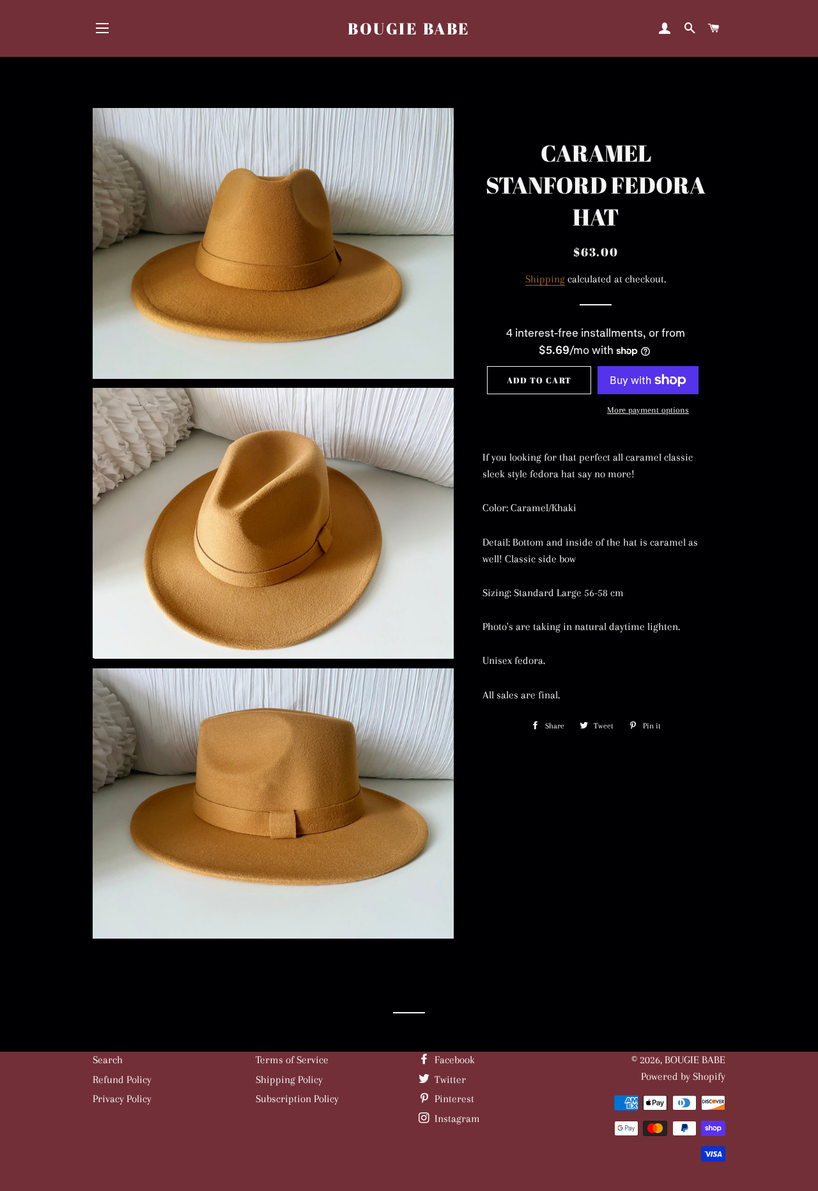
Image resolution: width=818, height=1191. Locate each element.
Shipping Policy (289, 1079)
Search (108, 1060)
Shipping (545, 279)
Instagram (456, 1118)
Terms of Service (292, 1060)
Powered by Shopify (683, 1076)
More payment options (648, 410)
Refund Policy (122, 1079)
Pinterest (453, 1099)
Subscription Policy (297, 1099)
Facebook (453, 1060)
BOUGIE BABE (409, 28)
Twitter (449, 1079)
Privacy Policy (122, 1099)
